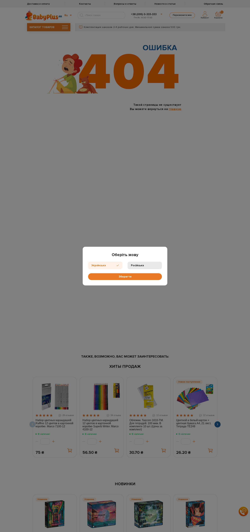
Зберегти (125, 276)
